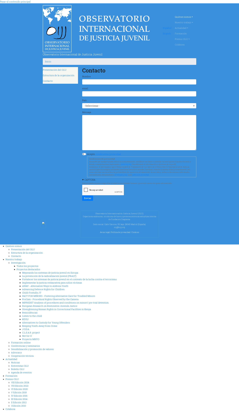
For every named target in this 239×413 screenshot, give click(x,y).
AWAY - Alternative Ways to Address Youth (45, 286)
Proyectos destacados (28, 269)
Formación (181, 33)
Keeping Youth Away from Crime (39, 325)
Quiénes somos (183, 16)
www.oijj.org (126, 164)
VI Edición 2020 (19, 389)
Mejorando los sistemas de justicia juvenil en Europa (50, 272)
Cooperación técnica (22, 355)
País (84, 100)
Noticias (15, 362)
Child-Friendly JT (31, 292)
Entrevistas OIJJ (20, 365)
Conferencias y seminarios (25, 345)
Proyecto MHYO (30, 339)
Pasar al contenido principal (15, 1)
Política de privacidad (120, 232)
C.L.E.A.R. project (31, 332)
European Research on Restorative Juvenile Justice (49, 305)
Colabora (180, 44)
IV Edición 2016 (19, 395)
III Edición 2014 (19, 399)
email (85, 88)
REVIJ (25, 319)
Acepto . (104, 154)
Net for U (27, 335)
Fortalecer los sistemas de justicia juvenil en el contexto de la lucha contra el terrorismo (69, 279)
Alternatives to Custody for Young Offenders (46, 322)
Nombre (86, 76)
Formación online (21, 342)
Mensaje (86, 112)
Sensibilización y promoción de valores (32, 349)
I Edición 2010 (18, 405)
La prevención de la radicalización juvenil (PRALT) (49, 276)
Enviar (87, 198)
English (167, 33)
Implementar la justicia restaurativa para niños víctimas (52, 282)
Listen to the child (32, 315)
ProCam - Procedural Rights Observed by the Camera (50, 299)
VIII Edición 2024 (20, 382)
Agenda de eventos (21, 372)
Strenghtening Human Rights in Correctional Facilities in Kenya (56, 309)
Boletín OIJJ (17, 369)
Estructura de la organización (58, 75)
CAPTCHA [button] (90, 179)
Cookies (135, 232)
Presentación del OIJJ (54, 69)
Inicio (48, 61)
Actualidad (180, 27)
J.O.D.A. (26, 329)
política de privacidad (140, 175)
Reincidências (29, 312)
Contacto (48, 80)
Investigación (18, 262)
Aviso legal (105, 232)
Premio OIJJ (181, 39)
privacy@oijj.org (121, 175)
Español (167, 27)
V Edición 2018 (19, 392)
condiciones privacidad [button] (108, 154)
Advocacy (16, 352)
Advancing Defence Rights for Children (43, 289)
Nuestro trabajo (183, 22)
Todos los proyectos (27, 266)
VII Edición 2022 (19, 385)
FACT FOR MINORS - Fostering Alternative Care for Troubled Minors (58, 296)
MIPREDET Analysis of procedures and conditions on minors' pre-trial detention (65, 302)
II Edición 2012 (19, 402)
